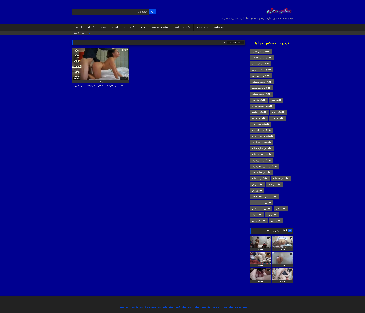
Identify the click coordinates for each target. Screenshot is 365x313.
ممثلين (103, 27)
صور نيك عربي (137, 307)
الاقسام (91, 27)
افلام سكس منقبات (260, 94)
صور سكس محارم (260, 208)
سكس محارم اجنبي (182, 27)
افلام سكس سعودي (260, 70)
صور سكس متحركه (260, 202)
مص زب (270, 214)
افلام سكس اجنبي (259, 51)
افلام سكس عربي (259, 76)
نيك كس (274, 221)
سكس (142, 27)
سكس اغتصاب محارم (261, 106)
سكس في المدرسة (260, 130)
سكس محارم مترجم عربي (263, 166)
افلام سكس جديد (259, 64)
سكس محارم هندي (260, 172)
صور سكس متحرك (153, 307)
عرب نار (216, 307)
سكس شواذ (276, 118)
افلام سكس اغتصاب (260, 58)
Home (90, 33)
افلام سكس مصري (260, 88)
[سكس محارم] (278, 9)
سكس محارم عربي (159, 27)
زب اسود (275, 100)
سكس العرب (193, 307)
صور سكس (219, 27)
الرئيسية (78, 27)
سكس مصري (202, 27)
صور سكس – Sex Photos (263, 196)
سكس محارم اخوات (260, 148)
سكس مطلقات (279, 178)
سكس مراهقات (258, 178)
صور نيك (255, 214)
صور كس (279, 208)
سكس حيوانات (241, 307)
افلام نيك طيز (257, 100)
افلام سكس (206, 307)
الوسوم (115, 27)
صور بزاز (256, 190)
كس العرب (129, 27)
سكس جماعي (258, 112)
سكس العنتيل (180, 307)
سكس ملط (168, 307)
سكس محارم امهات (260, 154)
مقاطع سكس (257, 221)
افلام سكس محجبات (260, 82)
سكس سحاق (257, 118)
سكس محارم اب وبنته (261, 136)
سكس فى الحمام (259, 124)
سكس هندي (273, 184)
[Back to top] (356, 304)
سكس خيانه (277, 112)
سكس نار (256, 184)
